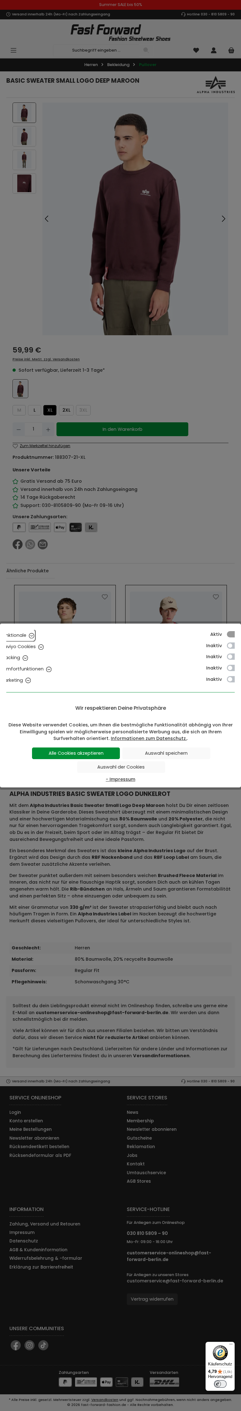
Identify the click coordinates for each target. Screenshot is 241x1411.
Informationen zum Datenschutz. (149, 738)
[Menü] (231, 1345)
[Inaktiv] (234, 645)
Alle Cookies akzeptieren (76, 753)
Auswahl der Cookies (121, 767)
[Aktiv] (234, 634)
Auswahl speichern (166, 753)
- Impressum (120, 779)
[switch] (220, 1384)
